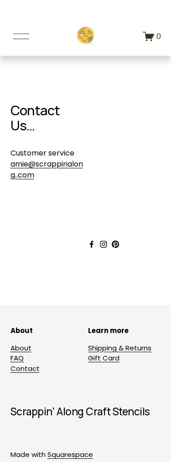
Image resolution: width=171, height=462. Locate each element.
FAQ (17, 358)
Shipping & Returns (119, 348)
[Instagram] (103, 244)
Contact (25, 368)
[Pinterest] (115, 244)
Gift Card (103, 358)
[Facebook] (91, 244)
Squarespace (70, 454)
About (20, 348)
